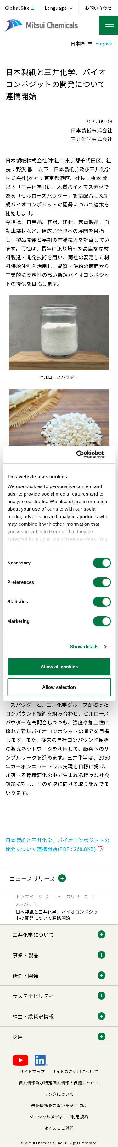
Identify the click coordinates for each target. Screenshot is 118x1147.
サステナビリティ (33, 996)
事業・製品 (25, 955)
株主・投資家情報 (33, 1016)
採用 (18, 1036)
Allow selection (59, 687)
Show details (84, 646)
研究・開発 (25, 975)
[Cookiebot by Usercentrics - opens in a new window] (84, 454)
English (103, 43)
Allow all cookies (59, 666)
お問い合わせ (98, 8)
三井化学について (33, 934)
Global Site (17, 8)
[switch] (102, 582)
